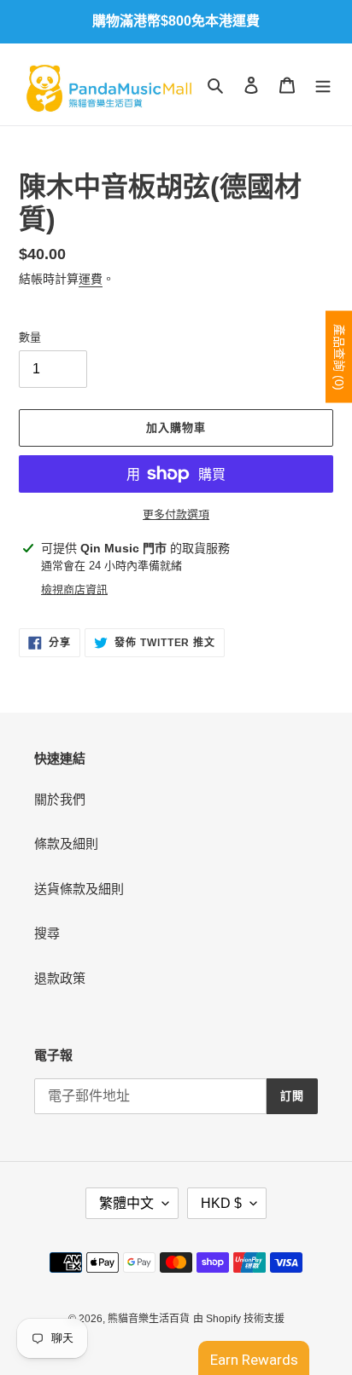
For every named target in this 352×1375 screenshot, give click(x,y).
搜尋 (47, 933)
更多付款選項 (176, 514)
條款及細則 (66, 843)
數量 (30, 337)
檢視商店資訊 (74, 589)
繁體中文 (126, 1203)
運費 (91, 279)
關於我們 (59, 799)
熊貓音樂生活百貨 (149, 1319)
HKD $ (221, 1203)
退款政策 (59, 978)
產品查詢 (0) (339, 357)
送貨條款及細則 (79, 888)
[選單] (323, 84)
